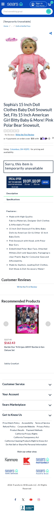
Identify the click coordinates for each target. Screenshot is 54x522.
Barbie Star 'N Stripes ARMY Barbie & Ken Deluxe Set (24, 348)
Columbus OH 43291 (19, 149)
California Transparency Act (26, 437)
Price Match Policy (11, 423)
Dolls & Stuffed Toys (23, 26)
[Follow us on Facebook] (15, 499)
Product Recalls (17, 430)
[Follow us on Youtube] (31, 499)
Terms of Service (42, 423)
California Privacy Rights (26, 433)
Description (12, 193)
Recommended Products (20, 301)
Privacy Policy (43, 426)
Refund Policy (9, 426)
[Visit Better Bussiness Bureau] (27, 507)
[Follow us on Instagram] (39, 499)
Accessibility (27, 423)
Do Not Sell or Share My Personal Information (26, 444)
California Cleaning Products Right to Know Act (26, 441)
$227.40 (8, 339)
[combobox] (27, 11)
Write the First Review (25, 134)
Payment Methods (34, 430)
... (12, 26)
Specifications (13, 199)
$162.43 (9, 343)
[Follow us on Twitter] (23, 499)
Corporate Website (26, 426)
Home (6, 26)
